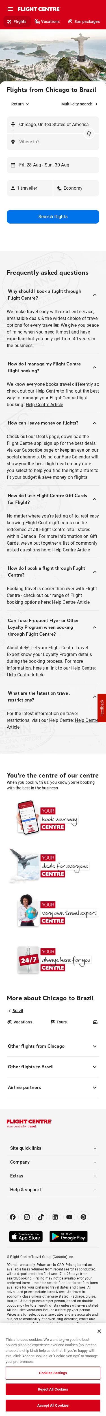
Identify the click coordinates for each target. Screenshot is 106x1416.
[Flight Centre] (39, 9)
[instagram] (27, 1217)
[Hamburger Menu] (10, 9)
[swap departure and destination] (89, 133)
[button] (30, 188)
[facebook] (13, 1217)
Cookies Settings (53, 1373)
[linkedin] (55, 1217)
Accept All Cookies (53, 1405)
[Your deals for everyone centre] (53, 866)
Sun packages (87, 21)
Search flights (53, 216)
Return (17, 104)
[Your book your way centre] (53, 819)
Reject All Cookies (53, 1389)
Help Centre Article (44, 404)
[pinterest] (83, 1217)
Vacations (50, 21)
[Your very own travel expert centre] (53, 912)
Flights (20, 21)
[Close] (99, 1331)
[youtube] (69, 1217)
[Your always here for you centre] (53, 959)
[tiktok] (41, 1217)
